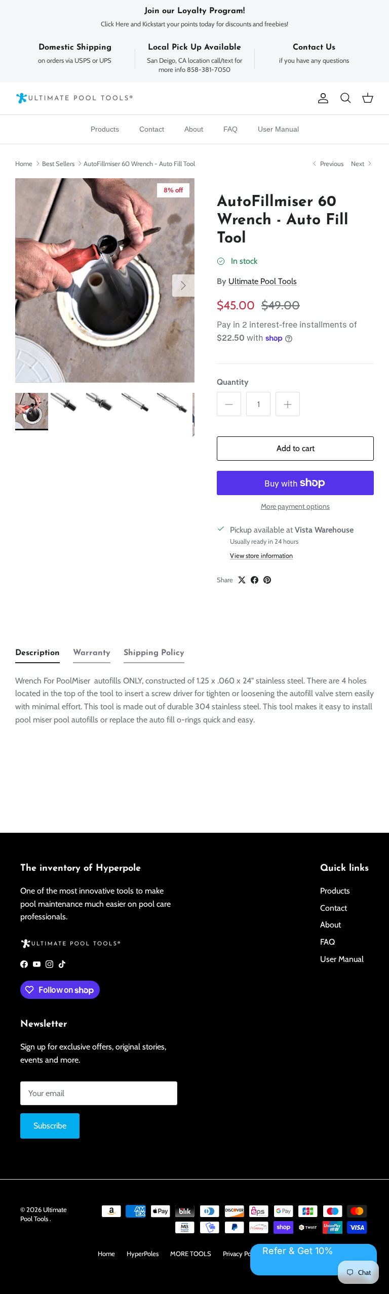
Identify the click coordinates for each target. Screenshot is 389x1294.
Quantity (233, 382)
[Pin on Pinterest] (267, 580)
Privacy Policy (242, 1253)
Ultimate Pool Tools (262, 281)
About (193, 129)
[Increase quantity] (288, 404)
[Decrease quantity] (229, 404)
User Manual (278, 129)
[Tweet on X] (242, 580)
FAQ (230, 129)
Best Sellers (58, 163)
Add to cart (296, 448)
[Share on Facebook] (254, 580)
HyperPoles (143, 1253)
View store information (261, 555)
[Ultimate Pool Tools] (74, 98)
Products (105, 129)
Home (23, 163)
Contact (151, 129)
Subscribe (49, 1125)
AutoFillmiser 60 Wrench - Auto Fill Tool (139, 163)
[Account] (321, 98)
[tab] (37, 656)
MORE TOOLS (190, 1253)
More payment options (295, 506)
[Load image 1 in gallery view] (104, 280)
